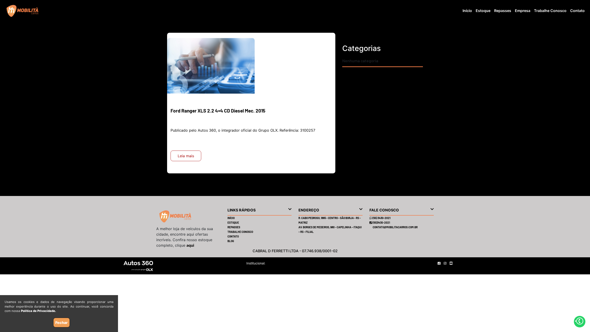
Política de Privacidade (283, 263)
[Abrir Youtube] (451, 263)
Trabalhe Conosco (550, 10)
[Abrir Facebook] (439, 263)
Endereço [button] (308, 210)
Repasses (502, 10)
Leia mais (186, 156)
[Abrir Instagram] (445, 263)
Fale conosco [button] (384, 210)
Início (467, 10)
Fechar (61, 322)
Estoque (483, 10)
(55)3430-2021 (381, 222)
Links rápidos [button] (241, 210)
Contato (577, 10)
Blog (230, 241)
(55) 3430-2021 (381, 217)
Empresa (522, 10)
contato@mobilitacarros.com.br (395, 227)
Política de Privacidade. (38, 311)
